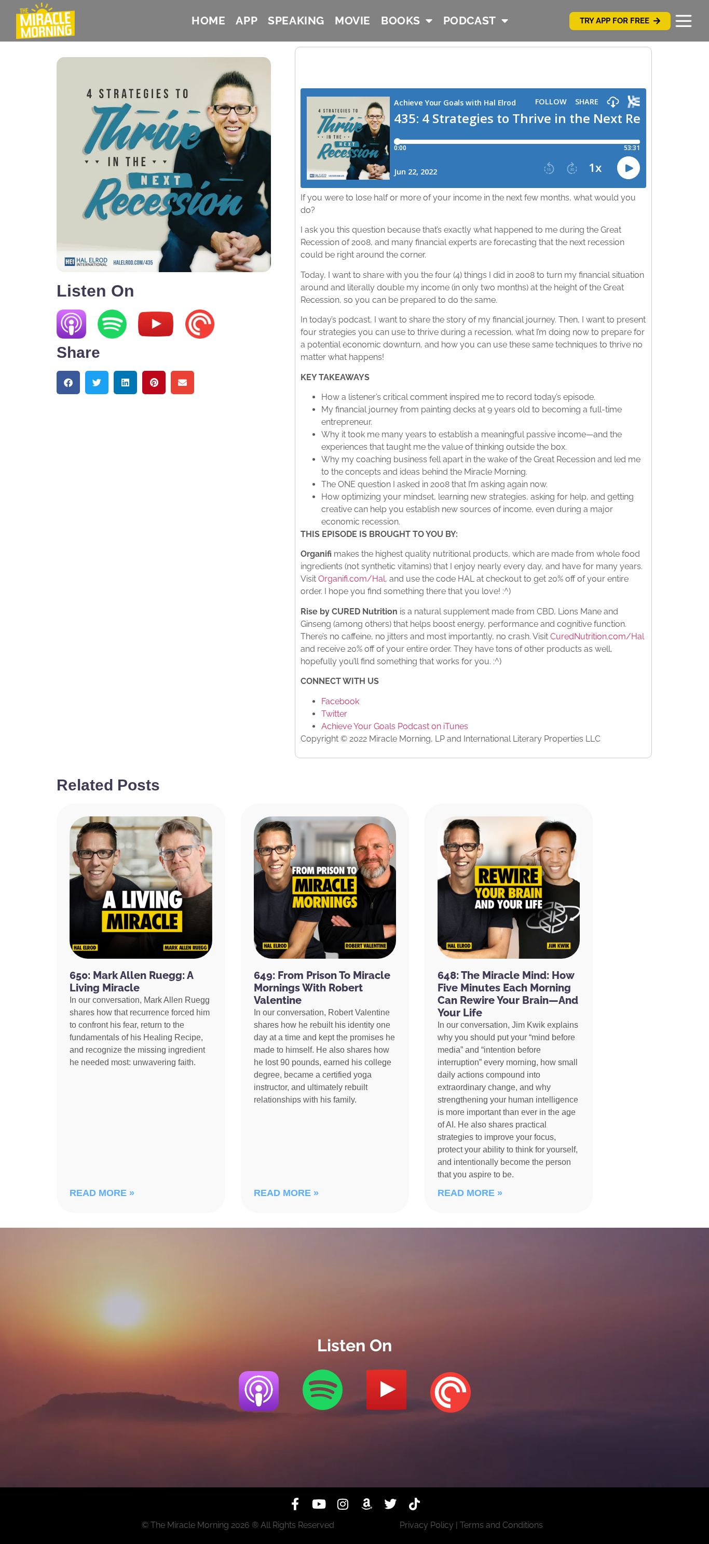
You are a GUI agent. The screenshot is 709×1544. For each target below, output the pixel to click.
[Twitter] (390, 1504)
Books (400, 20)
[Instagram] (342, 1504)
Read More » (102, 1193)
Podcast (469, 20)
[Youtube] (318, 1504)
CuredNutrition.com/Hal (597, 636)
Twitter (334, 714)
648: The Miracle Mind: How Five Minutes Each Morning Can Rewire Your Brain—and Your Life (508, 994)
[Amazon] (366, 1504)
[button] (68, 382)
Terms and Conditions (501, 1525)
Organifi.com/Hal (351, 579)
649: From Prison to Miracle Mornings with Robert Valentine (322, 987)
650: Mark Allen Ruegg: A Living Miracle (131, 981)
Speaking (296, 20)
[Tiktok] (414, 1504)
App (246, 20)
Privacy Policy (427, 1525)
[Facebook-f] (295, 1504)
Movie (353, 20)
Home (208, 20)
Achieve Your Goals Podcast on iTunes (394, 726)
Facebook (340, 701)
